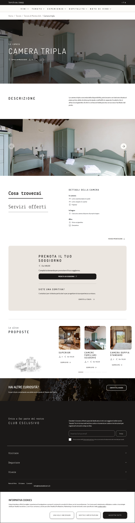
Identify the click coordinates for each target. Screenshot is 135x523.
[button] (124, 146)
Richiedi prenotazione (115, 239)
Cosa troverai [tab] (24, 193)
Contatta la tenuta (84, 299)
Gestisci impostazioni (88, 515)
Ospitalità (77, 9)
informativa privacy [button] (88, 439)
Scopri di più (64, 362)
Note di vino (99, 9)
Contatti (29, 483)
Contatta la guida (116, 388)
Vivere (12, 472)
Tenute (37, 9)
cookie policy (102, 506)
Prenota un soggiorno (66, 276)
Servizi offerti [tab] (27, 207)
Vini (24, 9)
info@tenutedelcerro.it (42, 486)
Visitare (13, 453)
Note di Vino (12, 483)
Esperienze (55, 9)
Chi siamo (21, 483)
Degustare (14, 463)
